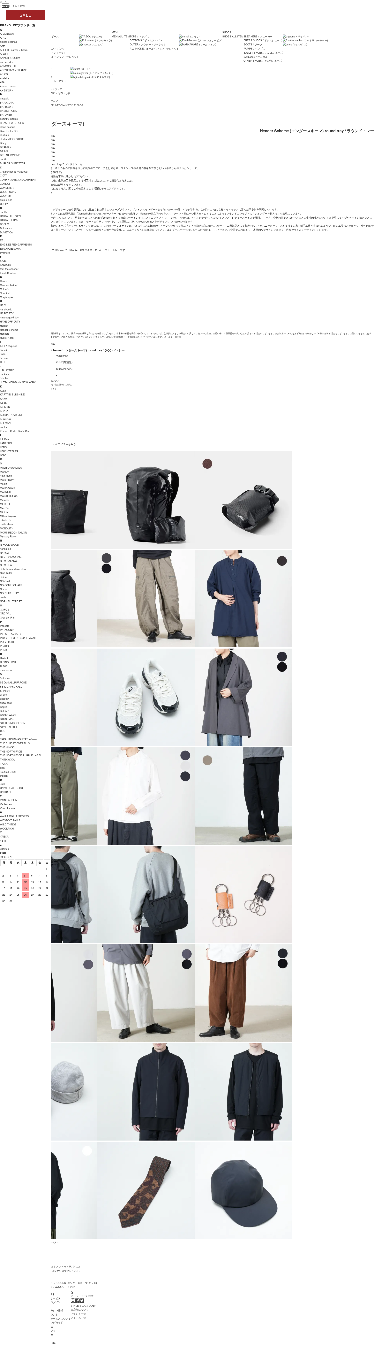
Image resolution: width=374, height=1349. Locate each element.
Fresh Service (8, 273)
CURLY (4, 204)
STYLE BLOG (75, 105)
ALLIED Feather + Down (13, 50)
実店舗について (79, 1309)
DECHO (4, 224)
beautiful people (9, 119)
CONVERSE (7, 188)
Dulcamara (6, 228)
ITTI (2, 362)
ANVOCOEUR (8, 66)
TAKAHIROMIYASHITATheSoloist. (19, 739)
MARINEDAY (7, 479)
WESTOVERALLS (10, 820)
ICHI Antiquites (8, 346)
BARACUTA (7, 102)
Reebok (4, 658)
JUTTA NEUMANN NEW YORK (18, 382)
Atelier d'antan (8, 86)
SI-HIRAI (5, 690)
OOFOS (4, 609)
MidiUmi (4, 512)
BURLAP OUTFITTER (12, 163)
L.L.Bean (5, 439)
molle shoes (7, 524)
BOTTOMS (147, 40)
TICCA (4, 763)
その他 (71, 1287)
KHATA (4, 411)
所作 (2, 731)
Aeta (2, 46)
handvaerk (6, 309)
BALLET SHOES (263, 52)
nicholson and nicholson (13, 569)
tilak (2, 767)
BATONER (6, 114)
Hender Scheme (9, 329)
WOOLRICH (7, 828)
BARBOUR (6, 106)
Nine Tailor (6, 573)
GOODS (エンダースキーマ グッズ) (76, 1283)
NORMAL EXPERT (11, 601)
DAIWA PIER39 (9, 220)
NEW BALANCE (9, 561)
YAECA (4, 836)
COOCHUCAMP (9, 192)
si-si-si (3, 694)
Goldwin (4, 289)
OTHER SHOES (262, 60)
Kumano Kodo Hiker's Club (15, 431)
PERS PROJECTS (10, 634)
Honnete (4, 333)
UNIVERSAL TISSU (11, 788)
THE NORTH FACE (11, 751)
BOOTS (252, 44)
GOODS (59, 1287)
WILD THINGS (8, 824)
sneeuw (4, 698)
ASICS (4, 74)
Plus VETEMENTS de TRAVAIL (18, 638)
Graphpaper (6, 297)
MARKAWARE (8, 488)
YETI (3, 840)
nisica (3, 577)
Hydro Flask (7, 337)
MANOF (4, 471)
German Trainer (8, 285)
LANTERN (6, 443)
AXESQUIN (6, 90)
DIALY (64, 105)
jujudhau (4, 378)
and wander (6, 62)
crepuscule (6, 200)
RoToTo (4, 666)
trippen (4, 775)
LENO (3, 447)
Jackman (5, 374)
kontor (3, 427)
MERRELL (6, 504)
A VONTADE (7, 33)
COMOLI (5, 183)
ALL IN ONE (54, 56)
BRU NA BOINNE (10, 155)
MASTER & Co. (9, 496)
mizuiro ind (6, 520)
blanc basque (7, 127)
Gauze (3, 281)
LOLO (3, 455)
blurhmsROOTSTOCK (12, 139)
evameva (5, 252)
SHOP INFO (54, 105)
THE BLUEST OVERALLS (15, 743)
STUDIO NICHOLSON (12, 723)
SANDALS (255, 56)
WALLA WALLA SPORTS (14, 816)
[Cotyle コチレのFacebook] (77, 1301)
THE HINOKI (7, 747)
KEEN (3, 402)
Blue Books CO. (9, 131)
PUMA (3, 650)
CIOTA (3, 175)
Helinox (4, 325)
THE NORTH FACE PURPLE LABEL (21, 755)
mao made (6, 475)
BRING (4, 151)
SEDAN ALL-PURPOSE (13, 682)
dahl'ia (3, 212)
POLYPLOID (7, 642)
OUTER (148, 44)
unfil (2, 784)
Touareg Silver (8, 772)
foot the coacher (9, 269)
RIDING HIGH (8, 662)
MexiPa (4, 508)
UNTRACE (6, 792)
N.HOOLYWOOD (9, 544)
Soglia (3, 707)
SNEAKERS (258, 36)
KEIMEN (5, 407)
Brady (3, 143)
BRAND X (5, 147)
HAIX (3, 305)
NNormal (5, 581)
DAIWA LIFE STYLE (11, 216)
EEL (2, 240)
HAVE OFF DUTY (10, 321)
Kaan (3, 390)
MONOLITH (6, 528)
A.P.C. (3, 37)
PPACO (4, 646)
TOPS (139, 36)
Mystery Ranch (8, 536)
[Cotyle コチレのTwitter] (82, 1301)
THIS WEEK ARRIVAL (13, 6)
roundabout (6, 670)
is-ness (4, 358)
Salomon (5, 678)
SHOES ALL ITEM (232, 36)
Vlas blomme (7, 808)
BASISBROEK (8, 111)
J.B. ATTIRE (7, 370)
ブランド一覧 (78, 1313)
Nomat (3, 589)
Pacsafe (4, 626)
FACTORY (5, 265)
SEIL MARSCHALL (11, 686)
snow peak (6, 703)
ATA (2, 82)
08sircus (5, 849)
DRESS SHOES (262, 40)
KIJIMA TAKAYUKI (11, 415)
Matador (4, 500)
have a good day (9, 317)
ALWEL (4, 54)
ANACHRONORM (10, 58)
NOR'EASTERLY (9, 593)
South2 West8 (8, 715)
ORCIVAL (5, 613)
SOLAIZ (4, 711)
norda (3, 597)
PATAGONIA (7, 630)
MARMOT (5, 492)
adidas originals (9, 41)
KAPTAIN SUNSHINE (12, 394)
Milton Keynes (8, 516)
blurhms (4, 135)
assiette (4, 78)
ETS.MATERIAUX (10, 248)
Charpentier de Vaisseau (13, 171)
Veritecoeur (6, 804)
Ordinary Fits (7, 617)
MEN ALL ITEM (121, 36)
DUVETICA (6, 232)
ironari (3, 350)
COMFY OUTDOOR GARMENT (18, 179)
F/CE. (3, 260)
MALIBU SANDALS (11, 467)
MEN (114, 32)
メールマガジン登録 (51, 1310)
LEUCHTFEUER (9, 451)
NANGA (4, 553)
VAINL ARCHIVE (9, 800)
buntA (3, 159)
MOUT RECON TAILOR (13, 532)
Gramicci (5, 293)
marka (3, 484)
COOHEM (5, 196)
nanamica (5, 548)
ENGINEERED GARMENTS (16, 244)
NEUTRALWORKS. (11, 556)
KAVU (3, 398)
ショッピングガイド (51, 1322)
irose (2, 354)
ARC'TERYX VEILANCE (13, 70)
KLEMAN (5, 423)
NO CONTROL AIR (11, 585)
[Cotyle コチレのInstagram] (73, 1301)
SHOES (226, 32)
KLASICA (5, 419)
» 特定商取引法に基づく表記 (55, 384)
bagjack (4, 98)
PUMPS (254, 48)
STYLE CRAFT (8, 727)
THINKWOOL (7, 759)
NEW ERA (6, 565)
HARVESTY (7, 313)
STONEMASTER (9, 719)
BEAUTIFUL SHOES (12, 123)
